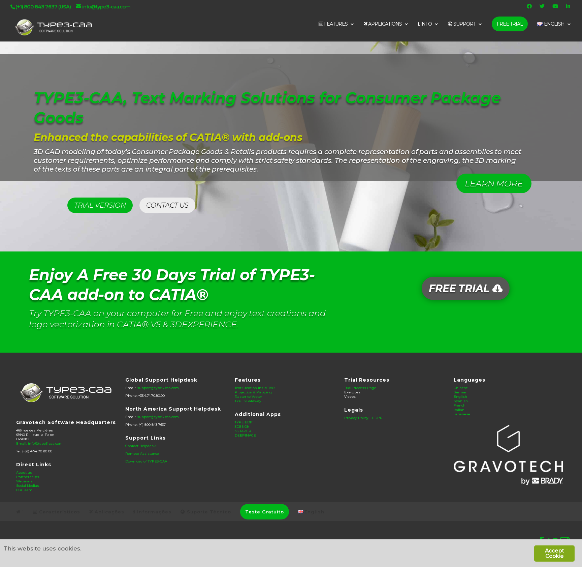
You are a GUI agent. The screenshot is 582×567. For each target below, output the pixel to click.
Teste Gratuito (264, 511)
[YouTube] (556, 8)
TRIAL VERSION (100, 205)
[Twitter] (543, 8)
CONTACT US (167, 205)
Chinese (461, 388)
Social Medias (27, 485)
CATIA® (209, 137)
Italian (459, 410)
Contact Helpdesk (140, 446)
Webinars (24, 481)
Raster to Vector (248, 396)
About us (24, 472)
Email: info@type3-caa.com (39, 443)
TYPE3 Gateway (248, 401)
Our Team (24, 490)
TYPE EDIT (244, 422)
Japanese (462, 414)
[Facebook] (530, 8)
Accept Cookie (554, 553)
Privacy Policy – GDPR (363, 418)
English (460, 396)
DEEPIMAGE (245, 435)
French (459, 405)
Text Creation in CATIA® (254, 388)
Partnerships (27, 477)
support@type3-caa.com (158, 388)
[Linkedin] (569, 8)
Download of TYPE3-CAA (146, 461)
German (460, 392)
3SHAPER (243, 431)
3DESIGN (242, 426)
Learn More (494, 183)
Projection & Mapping (253, 392)
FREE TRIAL (510, 24)
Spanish (461, 401)
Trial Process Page (360, 388)
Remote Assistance (142, 453)
